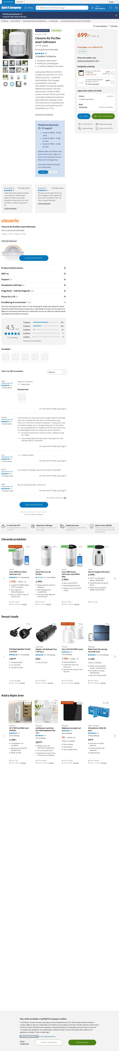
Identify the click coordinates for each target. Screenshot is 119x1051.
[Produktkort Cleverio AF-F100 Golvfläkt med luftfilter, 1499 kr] (20, 711)
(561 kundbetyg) (41, 738)
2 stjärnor (26, 333)
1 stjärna (26, 337)
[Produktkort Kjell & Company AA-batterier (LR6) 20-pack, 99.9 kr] (99, 711)
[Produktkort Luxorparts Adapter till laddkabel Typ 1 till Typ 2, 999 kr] (46, 633)
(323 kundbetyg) (67, 654)
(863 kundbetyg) (67, 733)
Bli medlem (82, 51)
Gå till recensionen (10, 208)
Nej (62, 409)
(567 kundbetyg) (14, 736)
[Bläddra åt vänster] (4, 578)
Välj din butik (83, 107)
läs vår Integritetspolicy (47, 1036)
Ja (58, 409)
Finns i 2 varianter (93, 84)
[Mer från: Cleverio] (10, 221)
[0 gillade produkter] (110, 7)
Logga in (53, 172)
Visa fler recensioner (33, 505)
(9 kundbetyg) (51, 655)
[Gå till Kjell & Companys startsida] (12, 7)
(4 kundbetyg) (25, 577)
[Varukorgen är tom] (116, 7)
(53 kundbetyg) (104, 655)
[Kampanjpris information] (98, 36)
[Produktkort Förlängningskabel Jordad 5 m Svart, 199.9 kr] (20, 633)
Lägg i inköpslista (101, 26)
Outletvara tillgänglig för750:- (88, 61)
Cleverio (45, 45)
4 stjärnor (26, 326)
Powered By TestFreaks (55, 498)
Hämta (85, 116)
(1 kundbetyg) (51, 577)
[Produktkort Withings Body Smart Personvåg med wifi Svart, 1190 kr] (99, 633)
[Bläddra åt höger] (115, 578)
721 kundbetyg (40, 56)
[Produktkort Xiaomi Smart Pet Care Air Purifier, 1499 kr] (46, 555)
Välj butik (24, 604)
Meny (30, 8)
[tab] (8, 2)
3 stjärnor (26, 329)
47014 (51, 108)
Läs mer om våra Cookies (29, 1036)
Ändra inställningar (24, 1042)
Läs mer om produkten (44, 114)
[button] (5, 63)
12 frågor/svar (51, 56)
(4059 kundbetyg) (93, 736)
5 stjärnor (26, 322)
